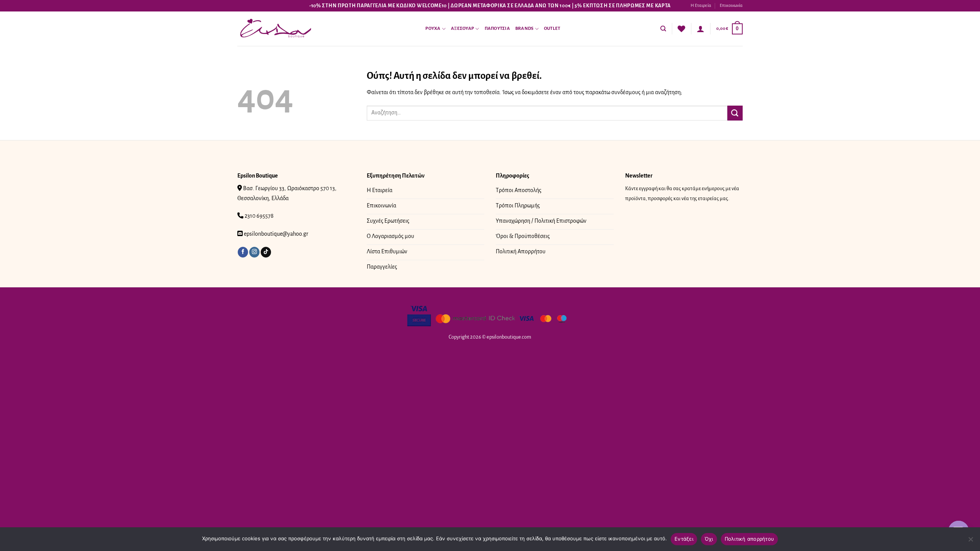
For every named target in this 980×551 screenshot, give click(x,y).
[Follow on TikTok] (266, 252)
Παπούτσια (497, 28)
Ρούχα (432, 28)
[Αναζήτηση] (663, 28)
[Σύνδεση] (700, 28)
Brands (524, 28)
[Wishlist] (681, 28)
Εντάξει (684, 539)
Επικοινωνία (731, 5)
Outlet (552, 28)
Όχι (709, 539)
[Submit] (735, 113)
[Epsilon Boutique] (275, 29)
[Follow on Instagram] (254, 252)
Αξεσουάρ (462, 28)
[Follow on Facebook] (243, 252)
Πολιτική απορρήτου (749, 539)
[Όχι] (970, 541)
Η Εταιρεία (701, 5)
